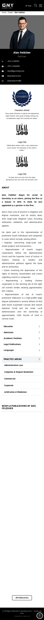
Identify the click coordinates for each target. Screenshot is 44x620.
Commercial (9, 379)
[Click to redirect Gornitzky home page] (11, 5)
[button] (39, 616)
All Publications (22, 598)
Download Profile (14, 81)
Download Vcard (14, 76)
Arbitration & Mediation (15, 392)
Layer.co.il (26, 616)
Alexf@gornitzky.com (15, 71)
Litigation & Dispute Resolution (18, 372)
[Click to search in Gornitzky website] (35, 5)
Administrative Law (13, 365)
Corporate (8, 385)
